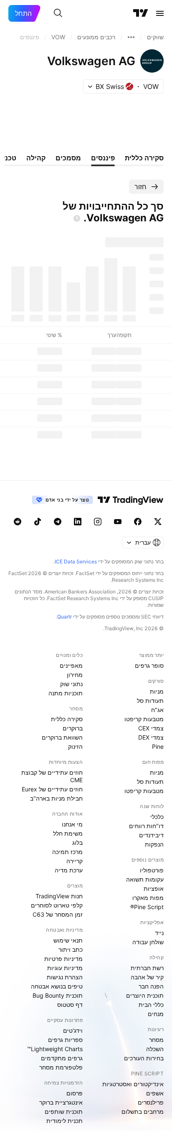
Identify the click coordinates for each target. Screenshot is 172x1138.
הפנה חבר (151, 986)
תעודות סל (150, 700)
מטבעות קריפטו (144, 718)
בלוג (77, 842)
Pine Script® (147, 906)
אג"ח (157, 709)
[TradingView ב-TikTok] (37, 521)
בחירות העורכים (144, 1058)
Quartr (64, 616)
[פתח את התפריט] (160, 13)
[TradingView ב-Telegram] (57, 521)
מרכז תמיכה (67, 851)
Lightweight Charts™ (55, 1048)
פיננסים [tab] (103, 158)
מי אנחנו (72, 824)
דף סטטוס (70, 1004)
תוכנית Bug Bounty (58, 995)
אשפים (155, 1093)
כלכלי (157, 816)
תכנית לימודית (64, 1120)
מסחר (156, 1039)
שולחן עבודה (148, 941)
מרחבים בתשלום (142, 1111)
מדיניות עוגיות (65, 967)
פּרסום (74, 1093)
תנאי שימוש (68, 940)
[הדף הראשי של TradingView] (140, 13)
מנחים (156, 1013)
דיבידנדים (151, 835)
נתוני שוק (71, 683)
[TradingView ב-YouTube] (118, 521)
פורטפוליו (152, 870)
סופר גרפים (149, 665)
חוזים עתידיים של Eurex (52, 789)
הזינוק (75, 746)
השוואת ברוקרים (62, 737)
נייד (159, 932)
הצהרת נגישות (65, 977)
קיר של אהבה (147, 977)
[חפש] (58, 13)
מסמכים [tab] (68, 158)
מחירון (75, 674)
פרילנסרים (151, 1102)
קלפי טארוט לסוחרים (57, 905)
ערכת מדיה (69, 870)
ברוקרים (73, 728)
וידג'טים (73, 1030)
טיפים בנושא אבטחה (57, 986)
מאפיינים (71, 665)
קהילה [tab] (36, 158)
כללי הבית (151, 1004)
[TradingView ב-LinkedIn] (77, 521)
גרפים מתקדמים (62, 1058)
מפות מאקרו (148, 897)
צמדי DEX (151, 737)
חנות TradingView (59, 896)
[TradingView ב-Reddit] (17, 521)
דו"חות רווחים (146, 825)
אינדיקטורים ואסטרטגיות (133, 1083)
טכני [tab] (9, 158)
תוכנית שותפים (64, 1111)
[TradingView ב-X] (158, 521)
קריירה (74, 860)
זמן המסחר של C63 (58, 914)
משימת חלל (68, 833)
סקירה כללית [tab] (144, 158)
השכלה (155, 1048)
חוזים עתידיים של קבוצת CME (52, 776)
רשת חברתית (147, 967)
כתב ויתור (70, 949)
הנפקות (154, 844)
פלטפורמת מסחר (61, 1067)
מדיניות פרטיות (63, 958)
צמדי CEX (151, 728)
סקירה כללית (67, 718)
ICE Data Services (76, 561)
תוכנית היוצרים (145, 995)
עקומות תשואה (145, 879)
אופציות (154, 888)
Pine (158, 746)
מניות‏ (157, 691)
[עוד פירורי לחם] (131, 37)
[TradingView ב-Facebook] (138, 521)
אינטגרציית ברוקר (61, 1102)
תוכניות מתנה (65, 693)
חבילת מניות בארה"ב (56, 798)
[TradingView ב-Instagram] (98, 521)
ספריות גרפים (65, 1039)
